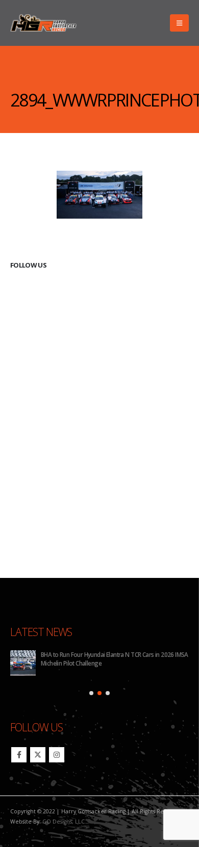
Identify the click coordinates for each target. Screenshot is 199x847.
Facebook (19, 754)
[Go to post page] (23, 663)
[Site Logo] (43, 23)
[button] (179, 23)
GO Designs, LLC (63, 821)
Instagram (56, 754)
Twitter (37, 754)
